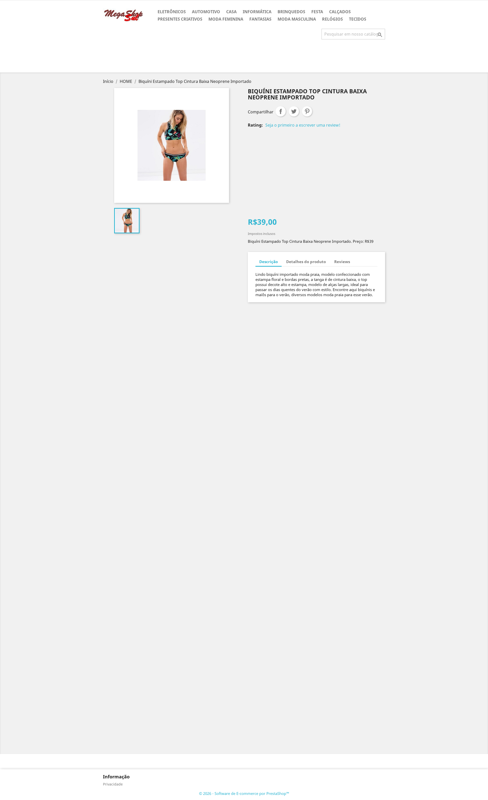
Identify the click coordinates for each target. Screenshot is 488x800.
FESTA (317, 11)
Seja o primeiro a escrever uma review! (302, 125)
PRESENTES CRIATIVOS (180, 19)
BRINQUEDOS (291, 11)
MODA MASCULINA (297, 19)
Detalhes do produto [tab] (306, 261)
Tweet (294, 111)
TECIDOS (357, 19)
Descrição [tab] (268, 261)
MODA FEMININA (225, 19)
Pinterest (307, 111)
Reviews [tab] (342, 261)
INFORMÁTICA (257, 11)
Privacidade (113, 784)
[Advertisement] (244, 58)
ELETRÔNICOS (172, 11)
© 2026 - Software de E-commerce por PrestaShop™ (244, 793)
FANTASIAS (260, 19)
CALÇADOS (340, 11)
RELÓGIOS (332, 19)
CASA (231, 11)
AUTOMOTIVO (206, 11)
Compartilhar (281, 111)
